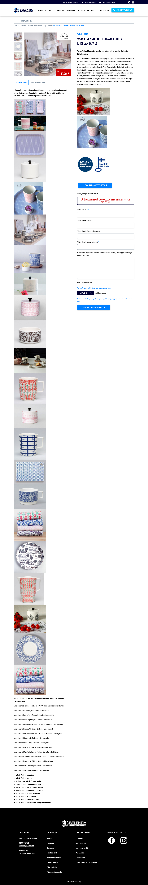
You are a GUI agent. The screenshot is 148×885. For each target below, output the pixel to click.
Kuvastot (60, 10)
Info (92, 10)
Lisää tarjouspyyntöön (95, 185)
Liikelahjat (80, 838)
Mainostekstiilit (82, 848)
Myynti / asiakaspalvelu (70, 2)
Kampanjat (70, 10)
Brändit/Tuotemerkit (35, 26)
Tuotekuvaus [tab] (21, 82)
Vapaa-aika (80, 853)
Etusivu (40, 10)
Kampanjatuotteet (54, 858)
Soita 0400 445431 (90, 2)
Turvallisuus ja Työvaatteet (86, 862)
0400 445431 (24, 843)
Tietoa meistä (83, 10)
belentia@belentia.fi (109, 2)
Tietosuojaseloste (54, 872)
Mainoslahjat (81, 843)
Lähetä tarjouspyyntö (93, 307)
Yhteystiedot (104, 10)
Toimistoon (80, 858)
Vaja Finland (47, 26)
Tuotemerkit (52, 853)
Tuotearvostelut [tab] (38, 82)
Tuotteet (48, 10)
